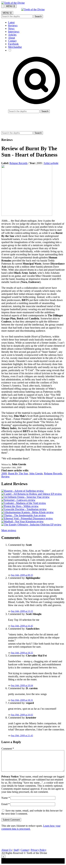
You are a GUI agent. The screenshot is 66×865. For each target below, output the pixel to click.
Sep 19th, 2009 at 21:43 (22, 735)
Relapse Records (18, 163)
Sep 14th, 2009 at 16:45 (22, 625)
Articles (12, 34)
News (11, 28)
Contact (12, 40)
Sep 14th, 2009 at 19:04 (22, 685)
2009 (4, 473)
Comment (7, 748)
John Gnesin (36, 473)
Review (5, 476)
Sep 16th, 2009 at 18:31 (22, 700)
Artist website (51, 163)
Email (5, 804)
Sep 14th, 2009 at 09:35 (22, 575)
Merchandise (15, 46)
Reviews (12, 25)
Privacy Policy (38, 849)
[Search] (2, 6)
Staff (16, 849)
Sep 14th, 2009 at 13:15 (22, 611)
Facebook (13, 43)
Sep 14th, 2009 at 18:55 (22, 652)
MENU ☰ (10, 6)
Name (5, 797)
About (11, 37)
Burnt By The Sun (18, 473)
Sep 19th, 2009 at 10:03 (22, 714)
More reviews (8, 530)
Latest (11, 22)
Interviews (13, 31)
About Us (6, 849)
